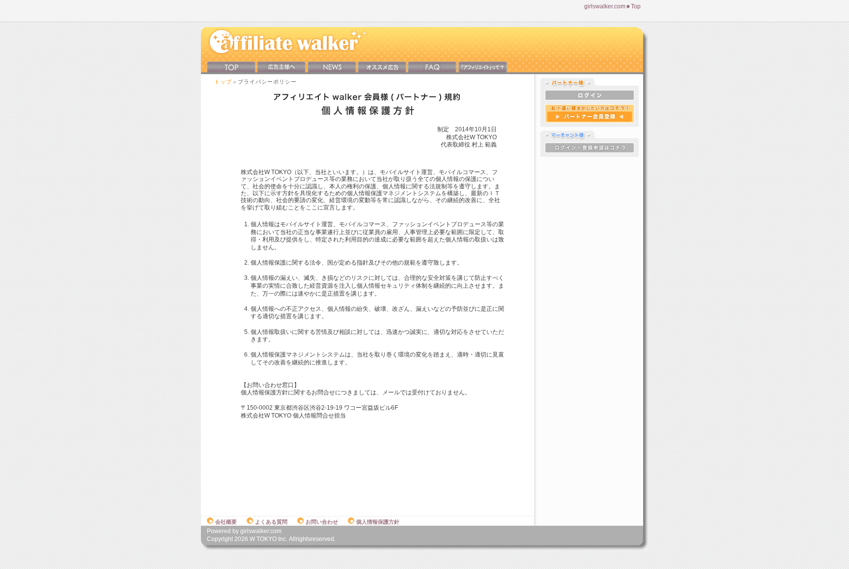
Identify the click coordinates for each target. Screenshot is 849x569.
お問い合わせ (322, 522)
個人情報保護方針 (377, 522)
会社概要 (226, 522)
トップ (223, 82)
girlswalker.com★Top (612, 6)
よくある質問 (271, 522)
